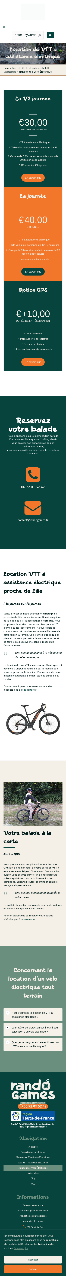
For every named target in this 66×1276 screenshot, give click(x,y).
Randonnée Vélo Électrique (33, 1168)
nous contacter (28, 919)
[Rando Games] (33, 12)
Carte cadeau (33, 1173)
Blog (33, 1178)
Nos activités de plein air (33, 1152)
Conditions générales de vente (33, 1210)
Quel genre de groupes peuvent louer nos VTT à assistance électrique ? (35, 1044)
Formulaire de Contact (33, 1221)
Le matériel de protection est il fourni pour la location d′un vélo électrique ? (35, 1029)
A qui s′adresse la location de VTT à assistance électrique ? (32, 1014)
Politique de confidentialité (33, 1216)
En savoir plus (21, 1248)
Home (7, 68)
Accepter (33, 1259)
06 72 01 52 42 (35, 1226)
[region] (33, 1253)
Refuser (33, 1269)
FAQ (33, 1183)
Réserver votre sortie (33, 1205)
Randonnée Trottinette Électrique (32, 1157)
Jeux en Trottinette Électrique (33, 1162)
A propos (33, 1146)
